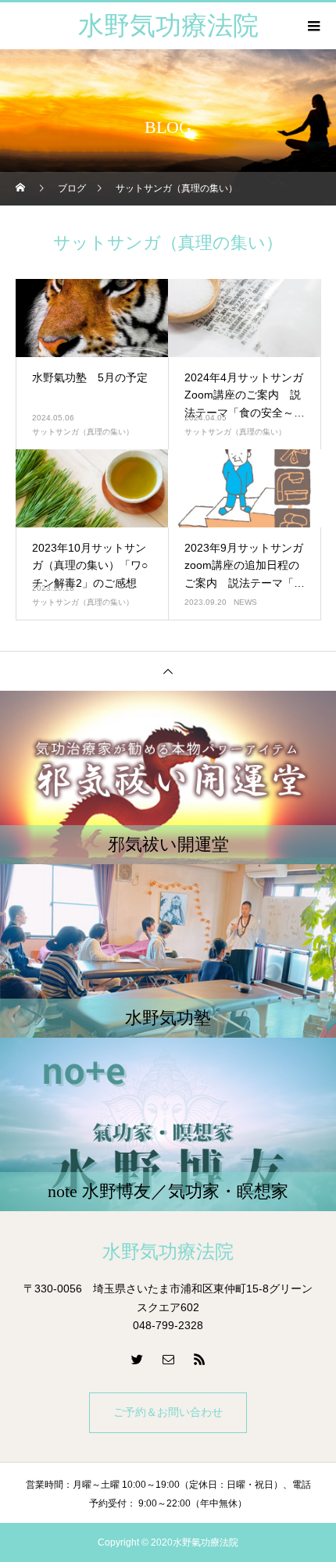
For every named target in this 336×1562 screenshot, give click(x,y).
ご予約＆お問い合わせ (168, 1412)
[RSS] (199, 1359)
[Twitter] (137, 1359)
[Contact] (168, 1359)
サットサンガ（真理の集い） (83, 431)
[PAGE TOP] (168, 671)
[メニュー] (312, 25)
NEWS (245, 602)
